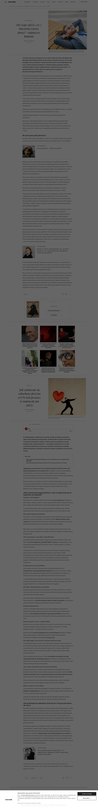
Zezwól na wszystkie (87, 793)
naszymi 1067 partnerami (27, 795)
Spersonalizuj (86, 798)
